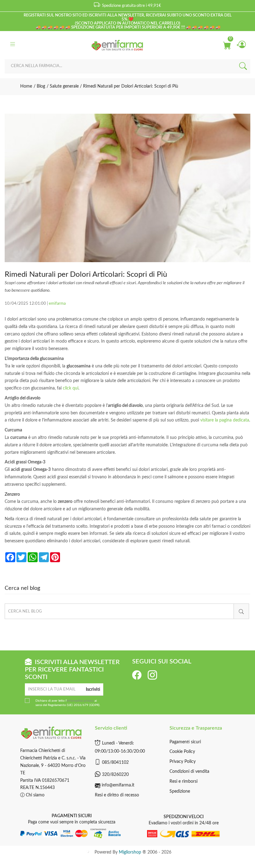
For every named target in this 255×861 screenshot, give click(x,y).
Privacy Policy (182, 761)
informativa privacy (80, 700)
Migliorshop (130, 852)
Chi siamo (34, 795)
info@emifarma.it (118, 785)
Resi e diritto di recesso (117, 795)
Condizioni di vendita (189, 771)
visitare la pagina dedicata (224, 420)
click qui (70, 388)
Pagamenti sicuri (185, 742)
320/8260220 (115, 774)
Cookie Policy (182, 751)
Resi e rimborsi (183, 781)
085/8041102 (115, 762)
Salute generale (64, 86)
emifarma (57, 304)
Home (26, 86)
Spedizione (179, 791)
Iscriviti (93, 689)
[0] (226, 45)
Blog (40, 86)
